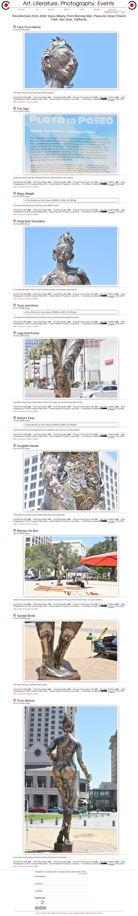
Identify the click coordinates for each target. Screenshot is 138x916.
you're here (112, 9)
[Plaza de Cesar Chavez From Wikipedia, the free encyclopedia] (96, 97)
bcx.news (21, 9)
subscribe (96, 9)
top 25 (59, 913)
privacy (100, 913)
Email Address (41, 876)
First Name (39, 884)
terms (94, 913)
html (43, 902)
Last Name (39, 891)
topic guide (51, 913)
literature (51, 9)
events (81, 9)
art (36, 9)
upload (88, 913)
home (37, 913)
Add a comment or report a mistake (25, 102)
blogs (82, 913)
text (42, 904)
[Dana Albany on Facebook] (49, 97)
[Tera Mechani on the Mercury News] (29, 97)
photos (66, 9)
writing (76, 913)
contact (43, 913)
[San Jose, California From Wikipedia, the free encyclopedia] (117, 97)
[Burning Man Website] (69, 97)
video (71, 913)
